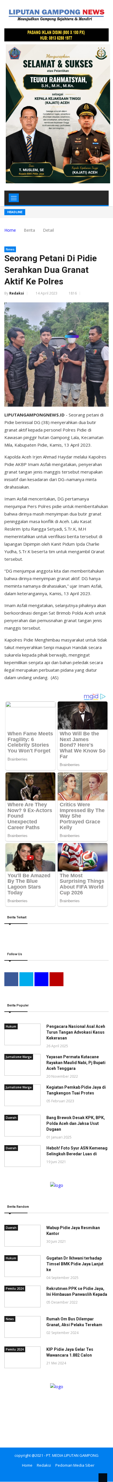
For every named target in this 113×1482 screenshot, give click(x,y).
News (10, 249)
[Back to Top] (103, 1477)
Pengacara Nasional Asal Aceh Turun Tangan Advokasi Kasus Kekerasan (75, 1032)
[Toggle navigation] (14, 197)
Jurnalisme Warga (19, 1057)
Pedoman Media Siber (74, 1465)
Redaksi (16, 293)
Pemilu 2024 (15, 1289)
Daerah (11, 1118)
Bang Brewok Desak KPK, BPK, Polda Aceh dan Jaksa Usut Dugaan (75, 1123)
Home (10, 230)
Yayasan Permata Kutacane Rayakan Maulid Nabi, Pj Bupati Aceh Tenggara (75, 1063)
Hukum (11, 1026)
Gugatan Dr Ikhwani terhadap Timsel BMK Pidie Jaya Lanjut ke (74, 1264)
